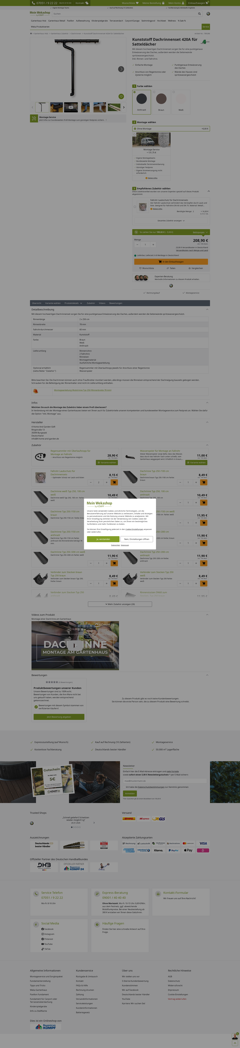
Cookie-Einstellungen (134, 529)
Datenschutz (115, 545)
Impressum (125, 545)
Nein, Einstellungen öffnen (136, 539)
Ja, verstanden (103, 539)
